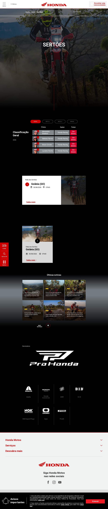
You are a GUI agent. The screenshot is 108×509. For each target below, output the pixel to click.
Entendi (95, 501)
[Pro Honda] (54, 358)
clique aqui (41, 500)
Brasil (72, 121)
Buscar (4, 256)
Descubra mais (13, 451)
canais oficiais (65, 504)
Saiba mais (31, 202)
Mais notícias (39, 326)
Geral (35, 121)
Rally (33, 12)
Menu (4, 265)
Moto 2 (60, 121)
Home (28, 12)
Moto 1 (48, 121)
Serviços (10, 445)
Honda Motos (13, 440)
